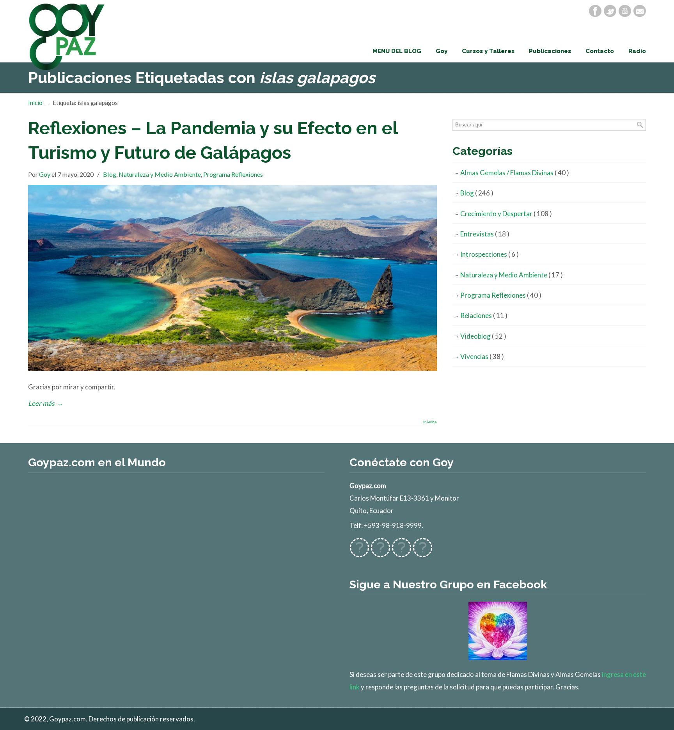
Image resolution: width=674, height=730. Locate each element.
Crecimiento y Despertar (506, 214)
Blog (109, 174)
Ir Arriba (430, 422)
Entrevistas (484, 234)
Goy (44, 174)
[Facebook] (595, 11)
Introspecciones (489, 254)
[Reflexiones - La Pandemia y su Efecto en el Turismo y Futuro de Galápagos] (232, 368)
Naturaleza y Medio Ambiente (160, 174)
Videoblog (483, 336)
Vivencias (482, 356)
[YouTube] (625, 11)
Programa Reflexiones (233, 174)
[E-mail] (639, 11)
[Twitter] (610, 11)
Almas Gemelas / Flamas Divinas (514, 173)
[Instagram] (401, 553)
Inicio (35, 102)
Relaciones (483, 315)
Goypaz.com (67, 36)
